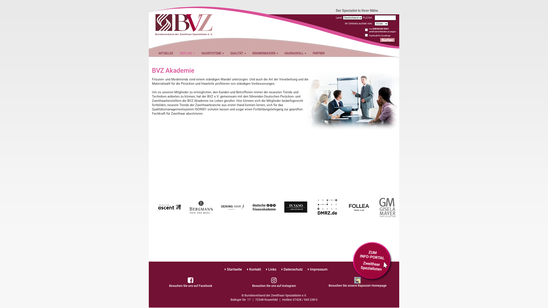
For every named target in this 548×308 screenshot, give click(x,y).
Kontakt (254, 269)
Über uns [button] (186, 53)
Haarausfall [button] (294, 53)
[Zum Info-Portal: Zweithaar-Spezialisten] (373, 262)
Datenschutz (293, 269)
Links (271, 269)
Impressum (318, 269)
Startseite (234, 269)
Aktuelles (165, 53)
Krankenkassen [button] (264, 53)
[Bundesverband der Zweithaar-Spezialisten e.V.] (184, 24)
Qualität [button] (237, 53)
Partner (319, 53)
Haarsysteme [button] (211, 53)
